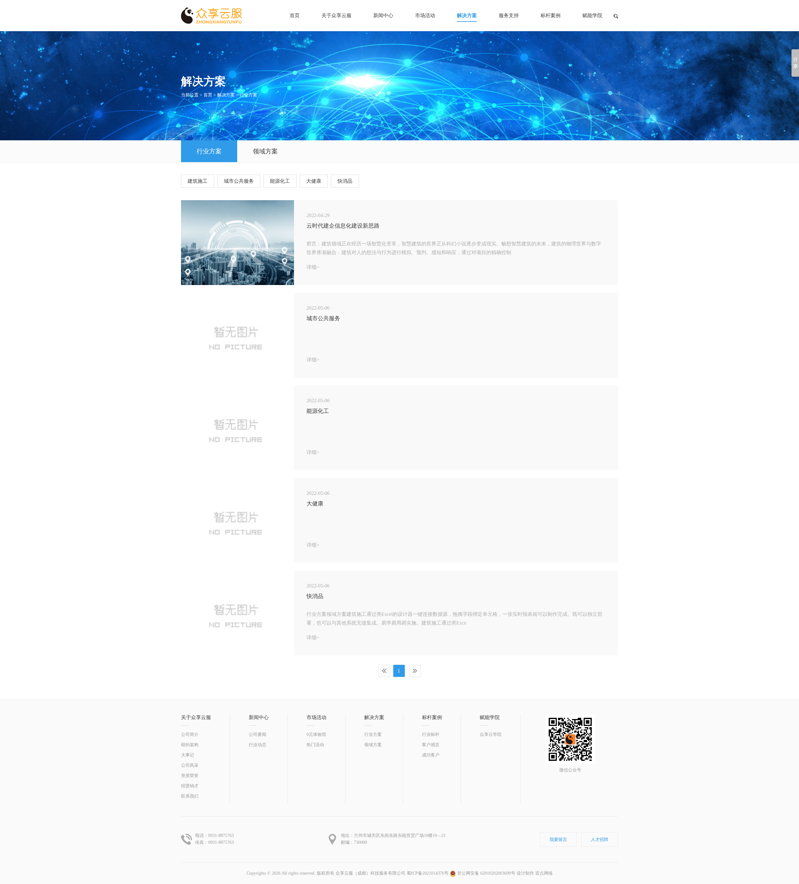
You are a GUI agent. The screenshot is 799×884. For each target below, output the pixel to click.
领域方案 (265, 151)
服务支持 (509, 15)
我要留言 (558, 839)
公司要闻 (257, 734)
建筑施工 (198, 181)
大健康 (313, 181)
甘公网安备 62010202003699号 (485, 873)
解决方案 (467, 15)
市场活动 (425, 15)
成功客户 (430, 755)
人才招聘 (599, 839)
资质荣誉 (190, 775)
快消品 (344, 181)
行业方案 (248, 95)
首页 (207, 95)
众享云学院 (491, 734)
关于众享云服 (336, 15)
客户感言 (430, 744)
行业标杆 (430, 734)
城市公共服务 (239, 181)
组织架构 (190, 744)
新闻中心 (383, 15)
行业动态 (257, 744)
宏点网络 (544, 873)
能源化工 (280, 181)
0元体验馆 (316, 734)
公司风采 (190, 765)
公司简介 (190, 734)
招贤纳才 (190, 786)
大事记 (187, 755)
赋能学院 (592, 15)
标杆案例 (551, 15)
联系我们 (190, 796)
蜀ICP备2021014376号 (428, 873)
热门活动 (315, 744)
